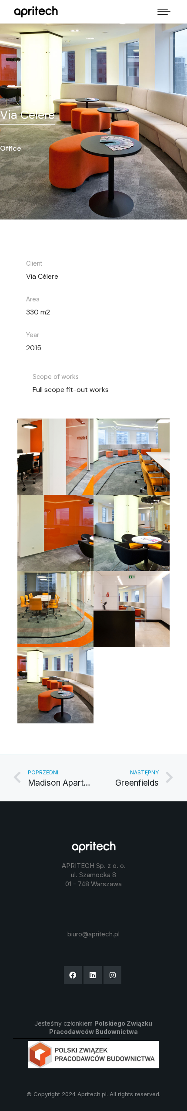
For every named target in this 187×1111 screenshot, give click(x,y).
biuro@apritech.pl (93, 934)
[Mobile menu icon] (164, 12)
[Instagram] (113, 975)
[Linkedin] (92, 975)
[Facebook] (73, 975)
